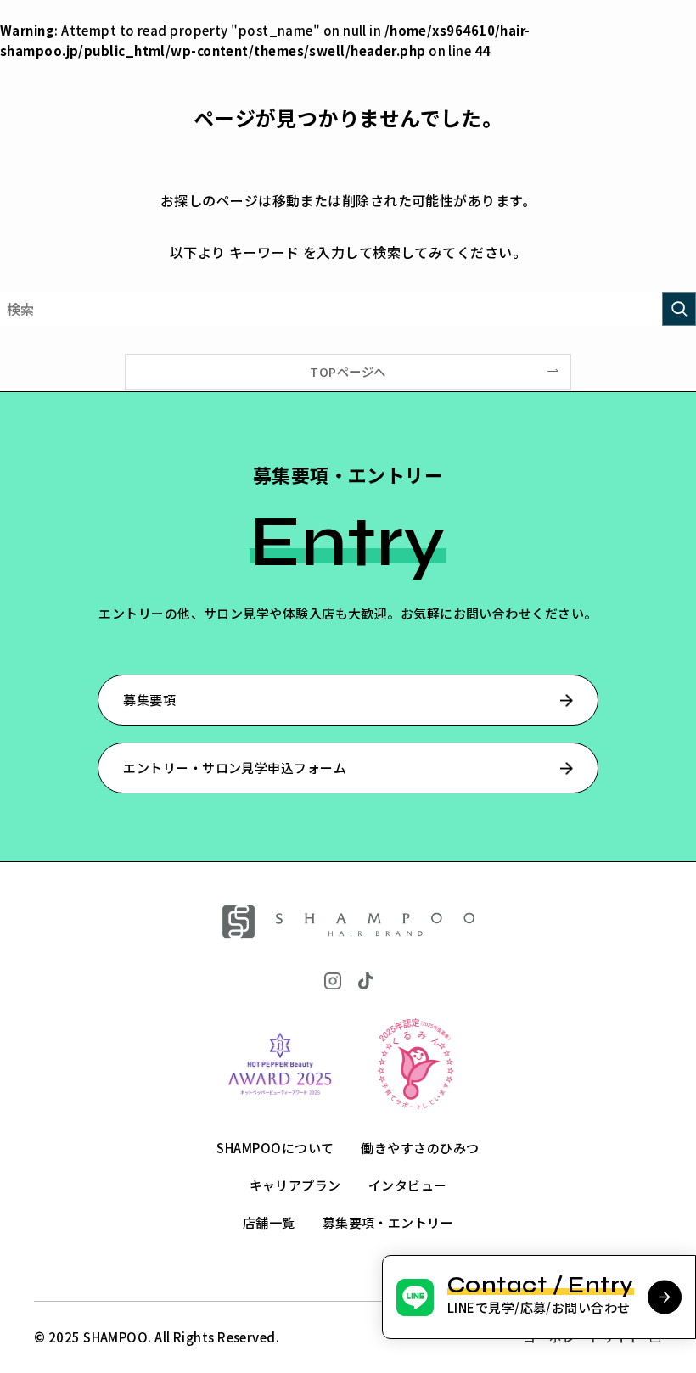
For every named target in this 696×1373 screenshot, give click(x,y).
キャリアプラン (295, 1185)
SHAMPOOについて (275, 1148)
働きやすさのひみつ (420, 1148)
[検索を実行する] (679, 309)
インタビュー (407, 1185)
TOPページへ (347, 371)
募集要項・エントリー (388, 1222)
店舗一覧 (269, 1222)
